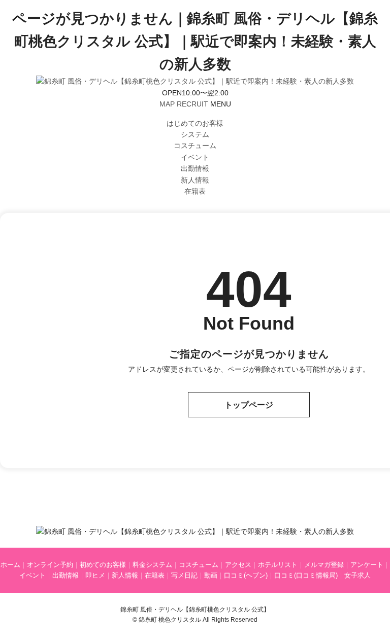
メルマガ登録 (324, 564)
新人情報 (195, 180)
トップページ (248, 405)
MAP (167, 104)
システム (195, 134)
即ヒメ (95, 575)
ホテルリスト (278, 564)
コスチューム (195, 145)
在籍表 (195, 191)
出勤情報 (195, 168)
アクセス (238, 564)
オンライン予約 (50, 564)
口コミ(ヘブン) (246, 575)
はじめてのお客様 (195, 123)
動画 (210, 575)
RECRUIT (192, 104)
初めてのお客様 (103, 564)
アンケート (366, 564)
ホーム (10, 564)
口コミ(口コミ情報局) (306, 575)
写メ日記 (184, 575)
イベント (195, 157)
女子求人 (357, 575)
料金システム (152, 564)
